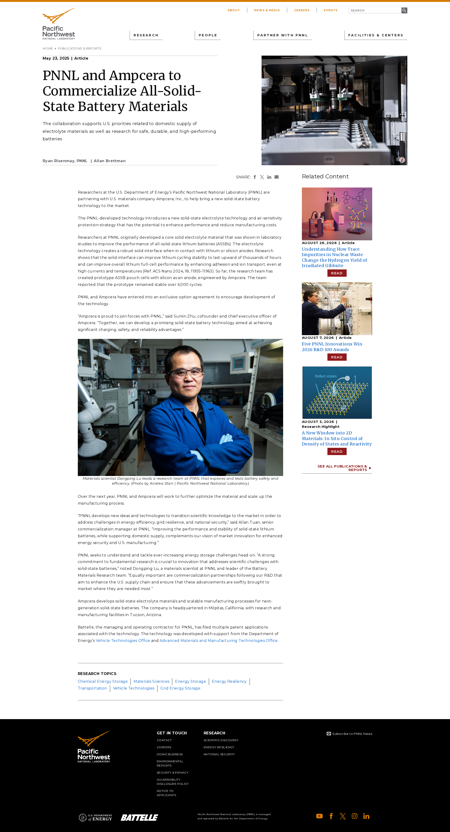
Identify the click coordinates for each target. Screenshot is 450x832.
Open (402, 160)
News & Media (267, 10)
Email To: (277, 177)
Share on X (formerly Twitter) (262, 177)
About (234, 10)
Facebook (331, 816)
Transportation (92, 688)
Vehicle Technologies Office (123, 640)
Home (48, 48)
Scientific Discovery (221, 740)
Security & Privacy (172, 772)
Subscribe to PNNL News (352, 734)
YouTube (319, 816)
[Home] (59, 24)
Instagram (354, 816)
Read (337, 273)
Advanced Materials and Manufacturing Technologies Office (219, 640)
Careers (302, 10)
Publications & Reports (80, 48)
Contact (164, 740)
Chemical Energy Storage (103, 681)
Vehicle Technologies (133, 688)
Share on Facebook (255, 177)
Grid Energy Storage (180, 688)
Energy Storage (190, 681)
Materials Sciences (151, 681)
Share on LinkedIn (269, 177)
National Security (219, 754)
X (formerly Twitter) (343, 816)
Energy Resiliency (229, 681)
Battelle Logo (139, 817)
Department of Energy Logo (95, 817)
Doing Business (170, 754)
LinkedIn (366, 816)
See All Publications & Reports (342, 468)
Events (331, 10)
